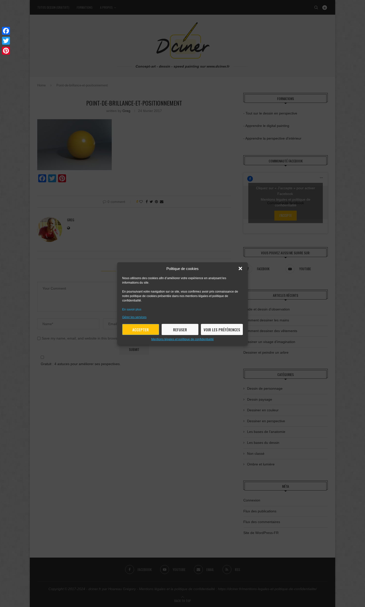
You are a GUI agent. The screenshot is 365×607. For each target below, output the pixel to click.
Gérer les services (134, 317)
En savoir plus (131, 309)
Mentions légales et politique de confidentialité (182, 339)
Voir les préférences (222, 329)
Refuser (180, 329)
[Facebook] (6, 31)
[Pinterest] (6, 51)
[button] (240, 268)
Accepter (140, 329)
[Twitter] (6, 41)
